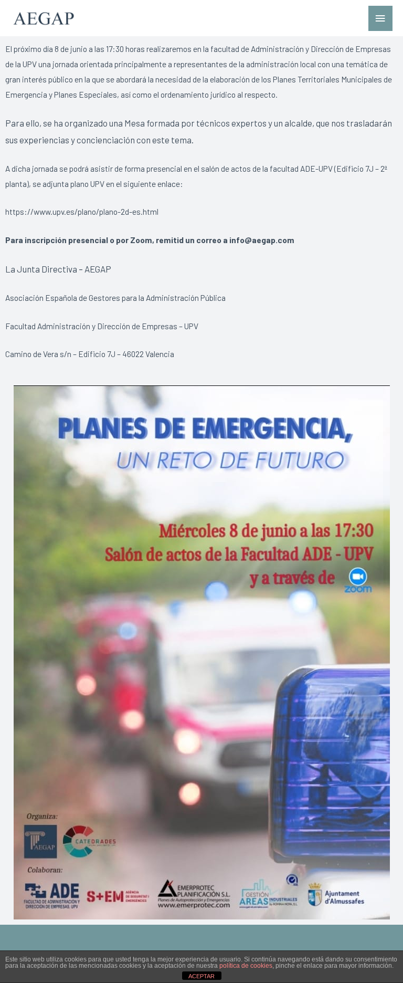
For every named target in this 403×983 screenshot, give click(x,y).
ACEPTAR (201, 976)
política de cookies (245, 965)
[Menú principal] (380, 19)
